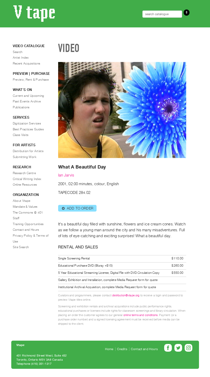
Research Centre (24, 173)
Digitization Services (27, 123)
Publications (21, 107)
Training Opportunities (28, 224)
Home (109, 349)
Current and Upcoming (28, 96)
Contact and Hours (26, 230)
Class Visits (21, 135)
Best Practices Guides (28, 129)
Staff (16, 218)
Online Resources (25, 184)
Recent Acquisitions (26, 63)
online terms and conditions (140, 315)
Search (18, 52)
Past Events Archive (27, 101)
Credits (122, 349)
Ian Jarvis (66, 175)
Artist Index (21, 57)
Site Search (21, 247)
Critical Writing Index (27, 179)
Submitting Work (24, 157)
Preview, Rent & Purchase (31, 79)
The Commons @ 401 (28, 212)
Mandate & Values (25, 206)
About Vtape (21, 201)
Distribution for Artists (28, 151)
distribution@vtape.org (126, 295)
